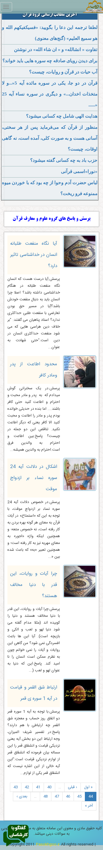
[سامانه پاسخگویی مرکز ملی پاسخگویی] (16, 836)
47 (57, 796)
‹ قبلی (72, 787)
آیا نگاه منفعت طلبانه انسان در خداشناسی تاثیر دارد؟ (33, 255)
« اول (88, 787)
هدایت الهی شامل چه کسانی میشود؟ (62, 116)
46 (68, 796)
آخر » (89, 806)
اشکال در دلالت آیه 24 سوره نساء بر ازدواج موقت (33, 478)
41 (38, 787)
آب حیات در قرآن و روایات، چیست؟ (63, 71)
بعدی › (21, 796)
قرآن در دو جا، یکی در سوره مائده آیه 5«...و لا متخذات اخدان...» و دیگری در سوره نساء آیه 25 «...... (50, 93)
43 (15, 787)
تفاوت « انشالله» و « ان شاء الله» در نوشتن (56, 49)
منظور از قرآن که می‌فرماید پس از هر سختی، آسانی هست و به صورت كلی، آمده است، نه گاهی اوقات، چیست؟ (50, 138)
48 (45, 796)
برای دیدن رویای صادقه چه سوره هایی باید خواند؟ (50, 60)
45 (79, 796)
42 (27, 787)
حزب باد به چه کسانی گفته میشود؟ (64, 160)
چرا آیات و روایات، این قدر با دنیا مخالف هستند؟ (33, 585)
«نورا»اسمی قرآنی (79, 171)
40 (49, 787)
